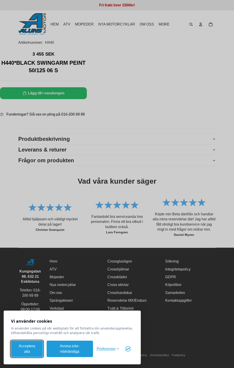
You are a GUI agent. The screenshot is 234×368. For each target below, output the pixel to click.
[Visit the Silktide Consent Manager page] (127, 348)
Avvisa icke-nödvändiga (70, 348)
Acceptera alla (27, 348)
